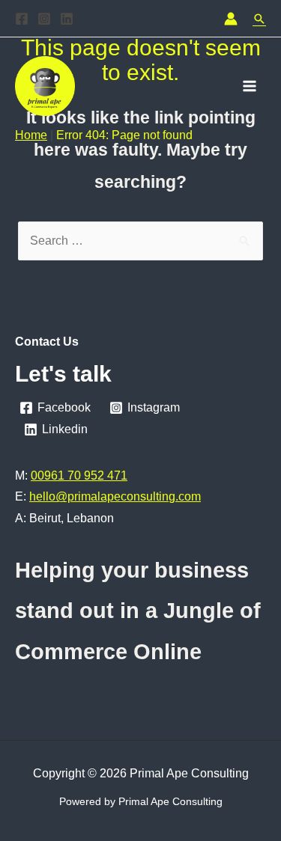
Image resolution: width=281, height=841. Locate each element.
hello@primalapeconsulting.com (115, 496)
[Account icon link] (231, 18)
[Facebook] (21, 18)
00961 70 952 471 (79, 475)
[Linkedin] (66, 18)
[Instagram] (44, 18)
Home (31, 135)
